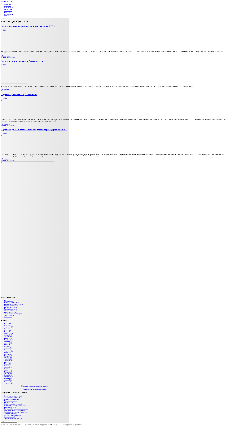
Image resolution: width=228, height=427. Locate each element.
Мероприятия (8, 7)
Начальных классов (10, 407)
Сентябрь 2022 (8, 341)
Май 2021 (7, 365)
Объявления (8, 9)
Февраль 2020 (8, 383)
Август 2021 (8, 360)
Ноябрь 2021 (8, 356)
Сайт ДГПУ (7, 15)
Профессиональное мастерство (13, 304)
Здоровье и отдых (9, 315)
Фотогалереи (8, 11)
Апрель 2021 (8, 367)
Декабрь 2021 (8, 354)
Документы (7, 6)
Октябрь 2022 (8, 340)
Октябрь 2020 (8, 376)
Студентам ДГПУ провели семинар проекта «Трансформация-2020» (34, 129)
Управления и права (10, 413)
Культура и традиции (10, 309)
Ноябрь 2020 (8, 375)
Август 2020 (8, 380)
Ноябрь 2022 (8, 338)
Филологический (9, 417)
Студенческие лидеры (11, 305)
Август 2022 (8, 343)
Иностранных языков (10, 401)
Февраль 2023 (8, 333)
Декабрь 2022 (8, 336)
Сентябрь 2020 (8, 378)
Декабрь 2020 (8, 373)
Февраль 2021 (8, 370)
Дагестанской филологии (12, 397)
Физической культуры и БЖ (12, 415)
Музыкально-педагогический (13, 404)
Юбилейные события (10, 312)
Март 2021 (7, 368)
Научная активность (10, 307)
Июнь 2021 (7, 364)
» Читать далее (5, 56)
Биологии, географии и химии (13, 396)
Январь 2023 (8, 335)
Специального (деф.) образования (14, 410)
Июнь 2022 (7, 344)
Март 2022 (7, 349)
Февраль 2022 (8, 351)
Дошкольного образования (12, 399)
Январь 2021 (8, 372)
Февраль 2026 (8, 327)
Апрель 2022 (8, 348)
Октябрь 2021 (8, 357)
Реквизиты (7, 12)
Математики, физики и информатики (15, 405)
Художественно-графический (13, 418)
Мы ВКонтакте (8, 14)
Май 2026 (7, 325)
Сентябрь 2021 (8, 359)
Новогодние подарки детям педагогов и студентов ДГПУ (28, 26)
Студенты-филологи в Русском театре (19, 94)
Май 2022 (7, 346)
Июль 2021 (7, 362)
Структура (7, 4)
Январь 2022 (8, 352)
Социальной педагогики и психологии (16, 409)
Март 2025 (7, 330)
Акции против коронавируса (13, 313)
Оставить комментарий (8, 57)
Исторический (8, 402)
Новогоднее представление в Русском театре (22, 61)
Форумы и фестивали (10, 310)
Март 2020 (7, 381)
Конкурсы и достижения (11, 302)
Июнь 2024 (7, 332)
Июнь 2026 (7, 324)
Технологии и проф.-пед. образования (15, 412)
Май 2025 (7, 328)
